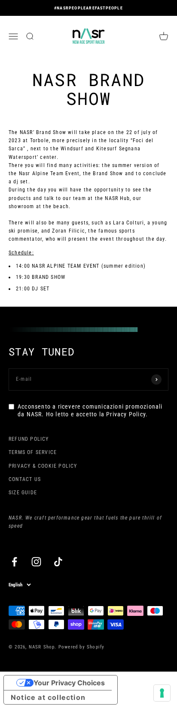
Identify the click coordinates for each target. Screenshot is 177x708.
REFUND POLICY (29, 439)
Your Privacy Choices (69, 682)
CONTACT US (25, 479)
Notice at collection (48, 697)
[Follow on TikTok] (58, 562)
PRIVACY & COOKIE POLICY (43, 466)
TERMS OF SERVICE (33, 452)
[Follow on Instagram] (36, 562)
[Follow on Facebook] (14, 562)
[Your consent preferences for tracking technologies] (162, 693)
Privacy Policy (126, 414)
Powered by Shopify (81, 647)
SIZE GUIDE (23, 493)
